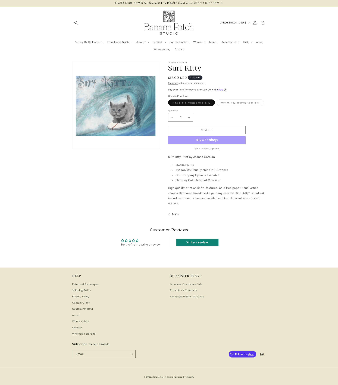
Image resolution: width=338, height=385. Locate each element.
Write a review (197, 242)
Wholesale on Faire (84, 333)
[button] (76, 23)
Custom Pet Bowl (82, 308)
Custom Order (81, 302)
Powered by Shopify (184, 377)
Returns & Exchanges (85, 284)
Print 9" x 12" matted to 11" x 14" (242, 103)
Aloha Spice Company (183, 290)
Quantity (173, 110)
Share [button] (175, 214)
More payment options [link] (207, 148)
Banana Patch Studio (162, 377)
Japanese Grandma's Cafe (186, 284)
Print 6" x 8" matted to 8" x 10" (193, 103)
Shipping (173, 83)
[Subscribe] (131, 354)
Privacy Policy (80, 296)
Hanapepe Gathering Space (187, 296)
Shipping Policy (81, 290)
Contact (77, 327)
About (76, 315)
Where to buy (80, 321)
